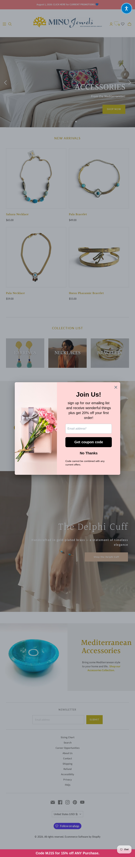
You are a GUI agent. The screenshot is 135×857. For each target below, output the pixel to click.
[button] (126, 8)
